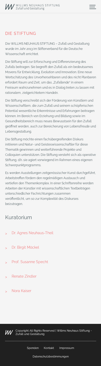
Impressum (66, 348)
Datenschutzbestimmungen (51, 356)
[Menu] (92, 7)
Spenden (33, 348)
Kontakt (49, 348)
